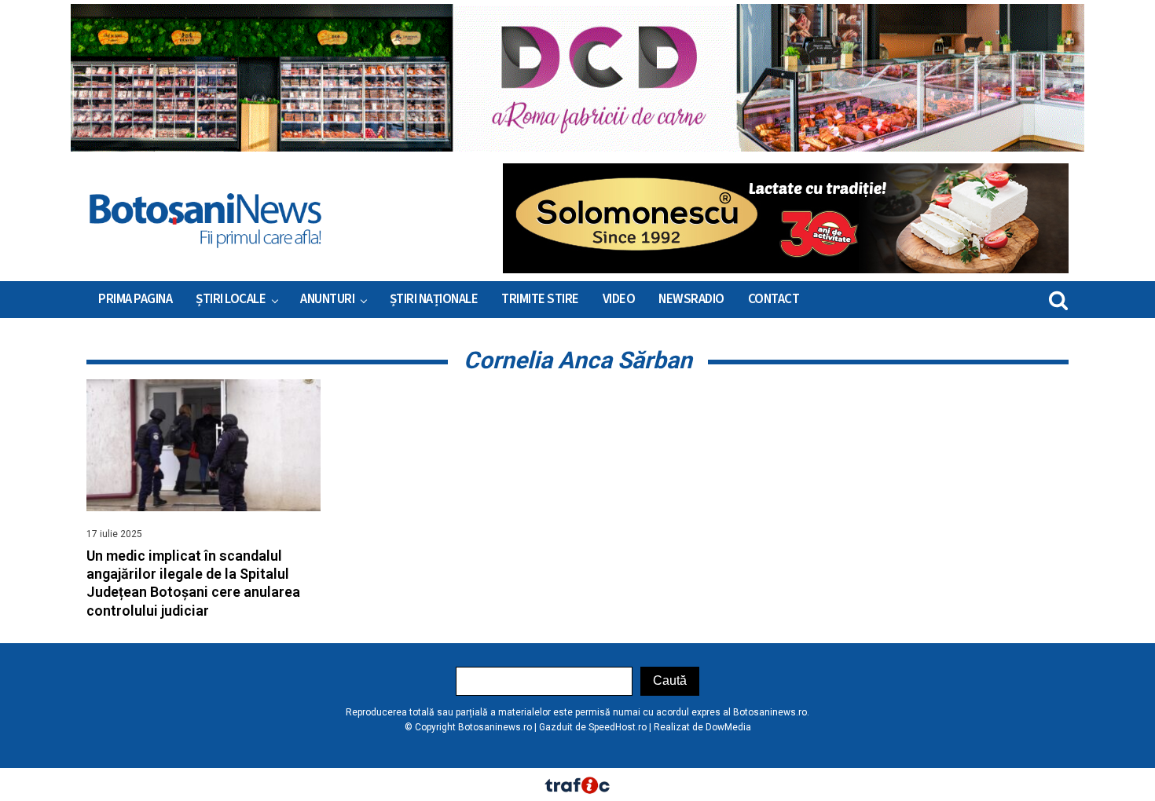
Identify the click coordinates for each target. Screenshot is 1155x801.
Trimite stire (540, 299)
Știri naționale (434, 299)
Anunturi (327, 299)
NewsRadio (691, 299)
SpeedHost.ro (617, 727)
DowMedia (728, 727)
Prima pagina (135, 299)
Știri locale (231, 299)
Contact (774, 299)
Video (619, 299)
